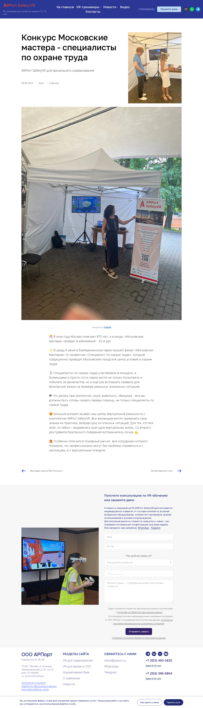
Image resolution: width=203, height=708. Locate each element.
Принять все (173, 702)
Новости (69, 684)
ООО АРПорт (36, 654)
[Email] (186, 9)
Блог (41, 83)
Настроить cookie (149, 702)
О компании (71, 678)
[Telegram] (198, 9)
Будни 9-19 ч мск (153, 665)
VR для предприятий (78, 660)
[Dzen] (160, 654)
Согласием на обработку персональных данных (139, 612)
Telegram (155, 527)
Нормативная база (76, 672)
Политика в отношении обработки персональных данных (139, 638)
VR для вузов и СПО (77, 666)
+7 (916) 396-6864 (159, 673)
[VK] (154, 654)
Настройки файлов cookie (35, 689)
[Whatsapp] (192, 9)
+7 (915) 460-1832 (159, 660)
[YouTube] (166, 654)
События (54, 83)
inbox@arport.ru (115, 660)
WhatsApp (143, 527)
